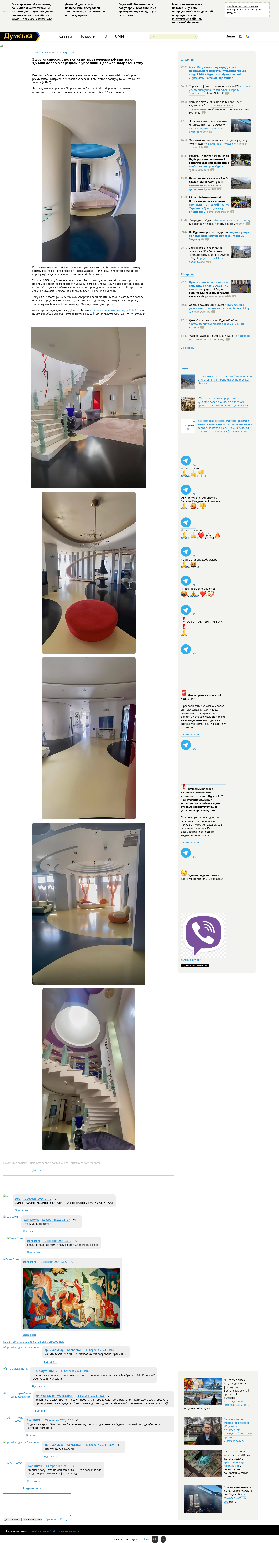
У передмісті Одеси (201, 220)
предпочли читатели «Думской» (236, 1403)
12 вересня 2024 (40, 52)
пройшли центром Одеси (206, 166)
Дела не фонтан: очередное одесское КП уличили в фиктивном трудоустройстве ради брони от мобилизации (238, 1429)
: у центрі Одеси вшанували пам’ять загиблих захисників (209, 292)
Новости (87, 36)
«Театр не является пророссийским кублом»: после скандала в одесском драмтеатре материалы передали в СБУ (223, 402)
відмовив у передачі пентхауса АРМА (112, 310)
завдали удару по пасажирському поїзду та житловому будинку (219, 235)
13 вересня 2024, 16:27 (59, 1420)
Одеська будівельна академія (208, 304)
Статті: (185, 369)
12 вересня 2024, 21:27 (56, 1219)
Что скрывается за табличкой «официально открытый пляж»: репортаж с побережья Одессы (225, 379)
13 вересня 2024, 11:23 (91, 1395)
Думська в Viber (191, 960)
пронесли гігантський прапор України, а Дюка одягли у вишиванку (209, 208)
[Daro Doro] (15, 1238)
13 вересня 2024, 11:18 (75, 1371)
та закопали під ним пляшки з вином (217, 223)
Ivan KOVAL (31, 1219)
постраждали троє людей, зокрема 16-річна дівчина (216, 325)
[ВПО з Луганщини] (16, 1368)
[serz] (7, 1196)
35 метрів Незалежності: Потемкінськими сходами (207, 199)
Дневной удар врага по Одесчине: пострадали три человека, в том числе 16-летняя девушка (85, 10)
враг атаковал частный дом (235, 1498)
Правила (50, 1519)
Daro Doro (33, 1240)
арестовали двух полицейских (234, 1464)
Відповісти (21, 1210)
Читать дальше (190, 734)
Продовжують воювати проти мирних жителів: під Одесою (208, 122)
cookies (144, 1539)
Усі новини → (189, 348)
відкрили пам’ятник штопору (232, 220)
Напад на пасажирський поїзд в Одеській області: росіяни (209, 180)
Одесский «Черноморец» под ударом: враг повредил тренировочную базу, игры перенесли (137, 10)
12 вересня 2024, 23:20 (53, 1262)
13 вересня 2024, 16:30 (60, 1466)
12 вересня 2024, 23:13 (57, 1240)
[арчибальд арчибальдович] (22, 1347)
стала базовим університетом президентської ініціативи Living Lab (219, 308)
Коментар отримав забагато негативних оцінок (33, 1341)
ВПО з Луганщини (45, 1371)
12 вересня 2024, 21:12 (37, 1198)
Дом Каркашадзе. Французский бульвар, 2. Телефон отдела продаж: (245, 10)
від (214, 93)
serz (18, 1198)
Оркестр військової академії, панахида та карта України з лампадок (209, 285)
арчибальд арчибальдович (64, 1350)
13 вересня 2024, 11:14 (100, 1350)
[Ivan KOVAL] (11, 1217)
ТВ (104, 36)
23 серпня (187, 59)
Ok (155, 1539)
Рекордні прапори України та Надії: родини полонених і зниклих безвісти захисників (209, 159)
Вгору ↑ (64, 1519)
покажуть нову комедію (218, 143)
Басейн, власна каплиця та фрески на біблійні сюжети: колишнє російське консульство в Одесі (209, 253)
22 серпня (187, 274)
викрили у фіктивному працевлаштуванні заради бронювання (219, 90)
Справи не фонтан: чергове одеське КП (214, 86)
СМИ (119, 36)
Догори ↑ (38, 1170)
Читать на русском (65, 52)
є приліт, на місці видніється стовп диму (219, 337)
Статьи (65, 36)
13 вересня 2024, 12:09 (100, 1445)
